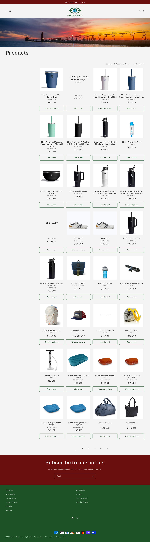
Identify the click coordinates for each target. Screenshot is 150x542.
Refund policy (38, 537)
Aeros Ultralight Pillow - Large (52, 424)
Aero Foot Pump (132, 331)
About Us (9, 490)
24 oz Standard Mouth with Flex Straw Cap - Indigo (105, 143)
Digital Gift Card (82, 502)
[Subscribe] (93, 476)
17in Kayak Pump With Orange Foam (78, 79)
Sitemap (9, 510)
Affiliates (9, 506)
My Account (80, 490)
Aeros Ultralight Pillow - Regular (78, 424)
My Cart (79, 494)
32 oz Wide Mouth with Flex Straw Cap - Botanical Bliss (131, 192)
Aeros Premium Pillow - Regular (132, 377)
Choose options (51, 108)
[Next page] (107, 448)
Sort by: (109, 64)
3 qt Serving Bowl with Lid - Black (51, 192)
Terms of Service (12, 502)
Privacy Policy (11, 498)
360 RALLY (52, 223)
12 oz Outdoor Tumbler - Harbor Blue (52, 96)
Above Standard (78, 331)
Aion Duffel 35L (105, 423)
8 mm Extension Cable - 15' (131, 283)
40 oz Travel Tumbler (132, 238)
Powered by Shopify (26, 537)
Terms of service (61, 537)
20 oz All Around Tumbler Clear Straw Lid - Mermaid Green (52, 144)
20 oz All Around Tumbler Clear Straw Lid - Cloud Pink (105, 96)
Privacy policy (49, 537)
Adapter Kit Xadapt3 (105, 331)
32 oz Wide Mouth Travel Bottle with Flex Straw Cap (105, 192)
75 (101, 448)
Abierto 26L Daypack (52, 331)
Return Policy (11, 494)
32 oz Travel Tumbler (78, 191)
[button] (4, 11)
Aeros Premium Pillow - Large (105, 377)
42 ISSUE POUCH (78, 283)
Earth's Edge (15, 537)
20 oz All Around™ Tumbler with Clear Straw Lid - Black (78, 143)
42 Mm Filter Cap (105, 283)
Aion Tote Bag (132, 423)
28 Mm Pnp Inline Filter (132, 142)
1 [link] (76, 448)
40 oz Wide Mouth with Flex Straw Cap (51, 284)
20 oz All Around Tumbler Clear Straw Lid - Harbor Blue (131, 96)
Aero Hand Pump (52, 376)
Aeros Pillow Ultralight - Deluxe (78, 377)
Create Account (82, 498)
